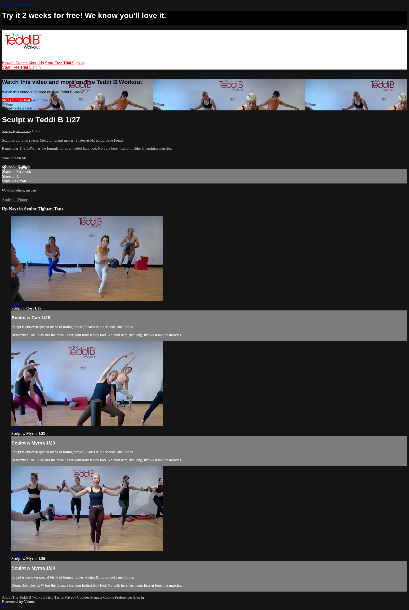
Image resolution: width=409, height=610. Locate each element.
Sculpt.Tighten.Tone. (16, 131)
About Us (36, 63)
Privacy (71, 597)
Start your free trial (16, 100)
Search (22, 63)
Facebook (10, 167)
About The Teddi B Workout (23, 597)
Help (50, 597)
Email (25, 167)
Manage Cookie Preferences (111, 597)
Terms (59, 597)
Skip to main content (17, 4)
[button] (4, 58)
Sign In (35, 67)
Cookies (83, 597)
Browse (9, 63)
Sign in (78, 63)
